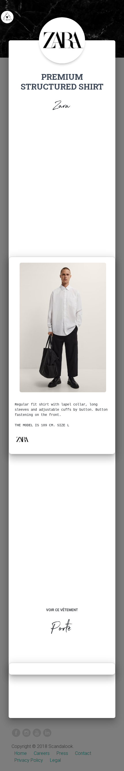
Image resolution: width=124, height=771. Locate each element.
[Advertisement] (62, 185)
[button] (22, 439)
